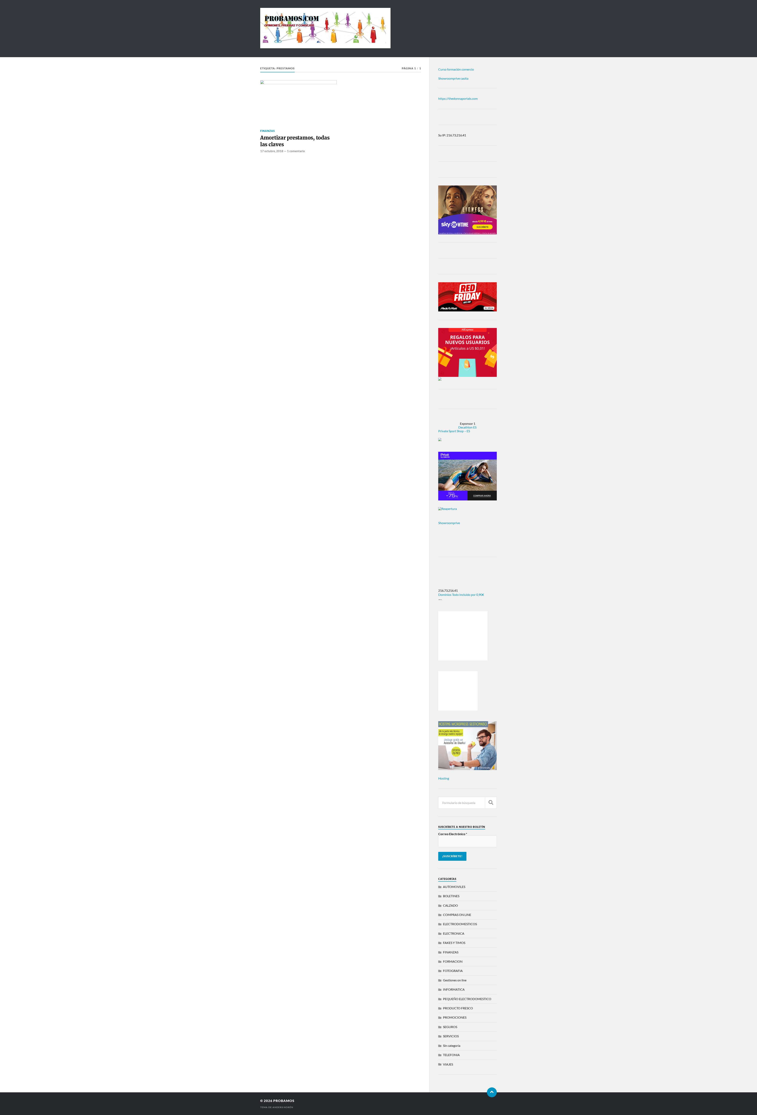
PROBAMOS (283, 1101)
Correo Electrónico (452, 834)
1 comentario (296, 151)
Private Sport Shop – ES (454, 431)
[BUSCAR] (491, 803)
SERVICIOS (451, 1036)
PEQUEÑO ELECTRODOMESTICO (467, 999)
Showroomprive (449, 523)
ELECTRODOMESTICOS (460, 924)
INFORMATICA (454, 989)
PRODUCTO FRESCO (458, 1008)
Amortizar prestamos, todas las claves (294, 141)
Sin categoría (451, 1045)
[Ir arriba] (492, 1092)
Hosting (443, 778)
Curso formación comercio (456, 69)
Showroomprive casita (453, 78)
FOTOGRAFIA (453, 970)
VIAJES (448, 1064)
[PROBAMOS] (325, 46)
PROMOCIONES (454, 1017)
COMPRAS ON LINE (457, 915)
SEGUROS (450, 1027)
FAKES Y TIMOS (454, 943)
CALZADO (450, 905)
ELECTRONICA (453, 933)
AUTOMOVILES (454, 887)
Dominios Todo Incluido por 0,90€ (461, 594)
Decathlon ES (467, 427)
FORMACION (452, 961)
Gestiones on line (454, 980)
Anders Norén (282, 1107)
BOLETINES (451, 896)
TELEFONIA (451, 1055)
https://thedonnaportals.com (458, 98)
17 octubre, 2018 (271, 151)
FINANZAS (267, 130)
